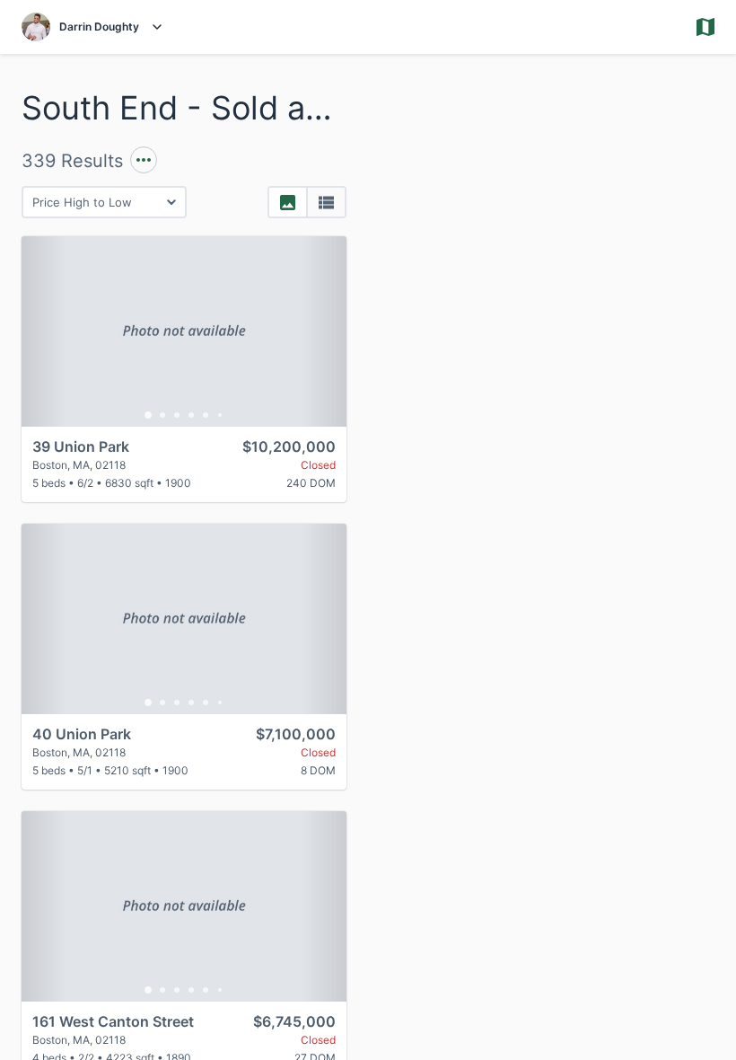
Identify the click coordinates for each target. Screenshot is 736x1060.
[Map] (552, 557)
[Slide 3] (177, 415)
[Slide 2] (162, 415)
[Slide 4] (191, 415)
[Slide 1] (148, 415)
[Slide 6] (220, 415)
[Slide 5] (205, 415)
